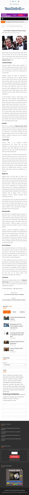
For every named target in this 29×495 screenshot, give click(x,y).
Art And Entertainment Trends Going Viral (11, 435)
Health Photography (6, 382)
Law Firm (21, 384)
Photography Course (6, 396)
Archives (5, 362)
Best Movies (5, 378)
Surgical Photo (5, 398)
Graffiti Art (19, 380)
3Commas (4, 375)
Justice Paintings (17, 384)
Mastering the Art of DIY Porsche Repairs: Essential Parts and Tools (16, 326)
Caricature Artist (10, 378)
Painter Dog (16, 389)
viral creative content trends (7, 400)
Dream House (15, 380)
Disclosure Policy (15, 490)
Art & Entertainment (8, 288)
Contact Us (7, 490)
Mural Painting (16, 388)
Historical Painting (13, 382)
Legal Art (4, 386)
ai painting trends (10, 375)
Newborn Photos (22, 388)
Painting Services (22, 394)
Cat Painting (15, 378)
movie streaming (5, 388)
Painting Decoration (6, 391)
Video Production (15, 398)
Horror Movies (11, 384)
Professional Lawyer (20, 396)
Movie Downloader (22, 386)
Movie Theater (11, 388)
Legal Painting (9, 386)
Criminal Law (5, 380)
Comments (22, 312)
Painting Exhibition (11, 394)
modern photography (15, 386)
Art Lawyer (20, 375)
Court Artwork (20, 378)
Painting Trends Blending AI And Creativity (11, 428)
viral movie (14, 400)
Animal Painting (15, 375)
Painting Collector (21, 389)
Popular (7, 312)
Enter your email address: (14, 454)
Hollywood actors (19, 288)
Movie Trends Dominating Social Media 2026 (11, 438)
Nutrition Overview (6, 389)
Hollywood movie (5, 384)
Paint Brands (12, 389)
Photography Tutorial (13, 396)
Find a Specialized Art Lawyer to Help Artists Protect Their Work (17, 334)
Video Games (10, 398)
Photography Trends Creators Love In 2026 (11, 431)
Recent (14, 312)
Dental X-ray (10, 380)
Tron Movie (17, 459)
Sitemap (22, 490)
